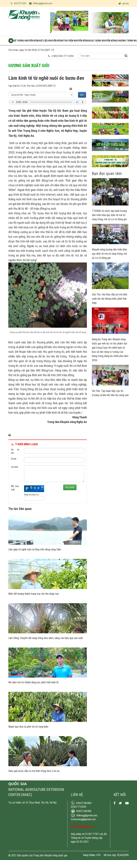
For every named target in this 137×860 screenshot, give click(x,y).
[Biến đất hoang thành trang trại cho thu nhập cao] (47, 588)
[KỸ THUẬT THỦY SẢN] (110, 153)
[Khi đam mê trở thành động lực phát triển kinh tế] (47, 676)
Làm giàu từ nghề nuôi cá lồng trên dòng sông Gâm (34, 549)
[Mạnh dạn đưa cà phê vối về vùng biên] (47, 721)
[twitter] (120, 803)
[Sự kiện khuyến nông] (110, 105)
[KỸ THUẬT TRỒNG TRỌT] (110, 121)
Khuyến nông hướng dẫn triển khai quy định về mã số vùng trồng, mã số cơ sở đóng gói (109, 253)
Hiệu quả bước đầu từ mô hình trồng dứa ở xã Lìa (33, 771)
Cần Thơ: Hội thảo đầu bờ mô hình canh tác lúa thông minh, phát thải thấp (109, 298)
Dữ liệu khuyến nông (51, 40)
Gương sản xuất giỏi (28, 65)
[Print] (71, 89)
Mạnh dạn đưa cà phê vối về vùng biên (28, 726)
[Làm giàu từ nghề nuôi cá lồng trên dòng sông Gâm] (47, 544)
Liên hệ (125, 3)
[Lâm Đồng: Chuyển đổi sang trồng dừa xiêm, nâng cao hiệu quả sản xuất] (47, 632)
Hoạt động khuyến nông (103, 40)
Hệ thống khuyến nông (26, 40)
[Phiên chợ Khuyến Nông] (110, 89)
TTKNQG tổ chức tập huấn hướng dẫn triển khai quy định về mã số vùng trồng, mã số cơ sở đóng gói (109, 215)
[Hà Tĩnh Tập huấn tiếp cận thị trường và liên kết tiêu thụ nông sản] (110, 384)
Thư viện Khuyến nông (76, 40)
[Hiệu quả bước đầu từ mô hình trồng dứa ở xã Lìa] (47, 765)
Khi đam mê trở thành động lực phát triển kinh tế (33, 682)
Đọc (82, 94)
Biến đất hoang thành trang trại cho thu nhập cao (33, 593)
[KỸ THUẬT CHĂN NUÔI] (110, 137)
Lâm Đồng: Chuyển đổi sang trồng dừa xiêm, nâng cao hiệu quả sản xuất (45, 638)
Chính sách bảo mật (82, 826)
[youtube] (127, 803)
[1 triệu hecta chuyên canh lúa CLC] (110, 169)
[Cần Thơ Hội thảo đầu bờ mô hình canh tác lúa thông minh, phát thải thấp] (110, 288)
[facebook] (114, 803)
